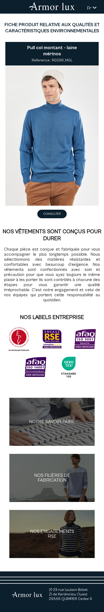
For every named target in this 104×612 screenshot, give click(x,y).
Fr (90, 8)
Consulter (52, 214)
